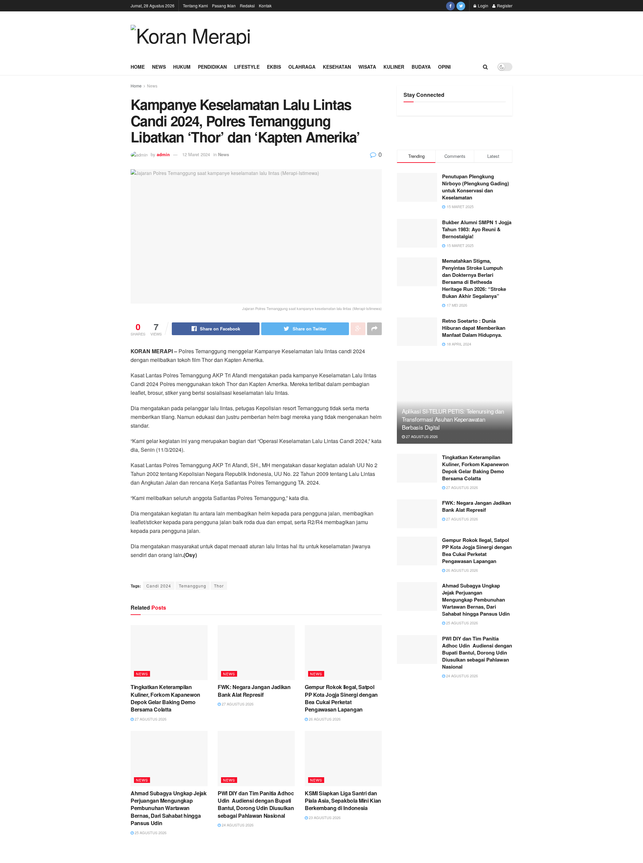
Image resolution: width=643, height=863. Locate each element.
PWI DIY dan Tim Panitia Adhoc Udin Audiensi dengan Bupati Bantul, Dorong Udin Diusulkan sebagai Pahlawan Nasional (256, 804)
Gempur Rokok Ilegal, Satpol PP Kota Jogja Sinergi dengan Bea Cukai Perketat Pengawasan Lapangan (341, 698)
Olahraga (301, 66)
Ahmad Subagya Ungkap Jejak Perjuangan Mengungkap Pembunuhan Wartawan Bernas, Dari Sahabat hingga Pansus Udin (169, 808)
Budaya (421, 66)
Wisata (367, 66)
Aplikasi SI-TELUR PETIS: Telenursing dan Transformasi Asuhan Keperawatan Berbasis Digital (453, 419)
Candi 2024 (158, 586)
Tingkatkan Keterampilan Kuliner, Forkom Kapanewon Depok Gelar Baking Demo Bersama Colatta (165, 698)
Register (504, 5)
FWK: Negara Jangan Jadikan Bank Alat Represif (254, 690)
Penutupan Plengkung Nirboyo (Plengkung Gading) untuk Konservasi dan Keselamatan (475, 187)
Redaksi (247, 5)
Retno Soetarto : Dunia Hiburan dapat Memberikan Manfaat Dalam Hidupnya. (473, 327)
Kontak (265, 5)
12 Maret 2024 (196, 154)
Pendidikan (212, 66)
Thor (219, 586)
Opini (444, 66)
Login (482, 5)
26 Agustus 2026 (324, 719)
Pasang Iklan (224, 5)
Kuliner (393, 66)
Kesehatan (337, 66)
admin (163, 154)
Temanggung (192, 586)
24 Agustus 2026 (237, 824)
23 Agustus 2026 (324, 817)
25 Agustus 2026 (150, 832)
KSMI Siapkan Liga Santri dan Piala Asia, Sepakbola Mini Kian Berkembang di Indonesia (343, 800)
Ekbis (274, 66)
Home (138, 66)
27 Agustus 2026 (150, 719)
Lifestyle (247, 66)
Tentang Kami (195, 5)
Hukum (182, 66)
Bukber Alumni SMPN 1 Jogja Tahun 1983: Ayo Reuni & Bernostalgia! (476, 229)
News (159, 66)
